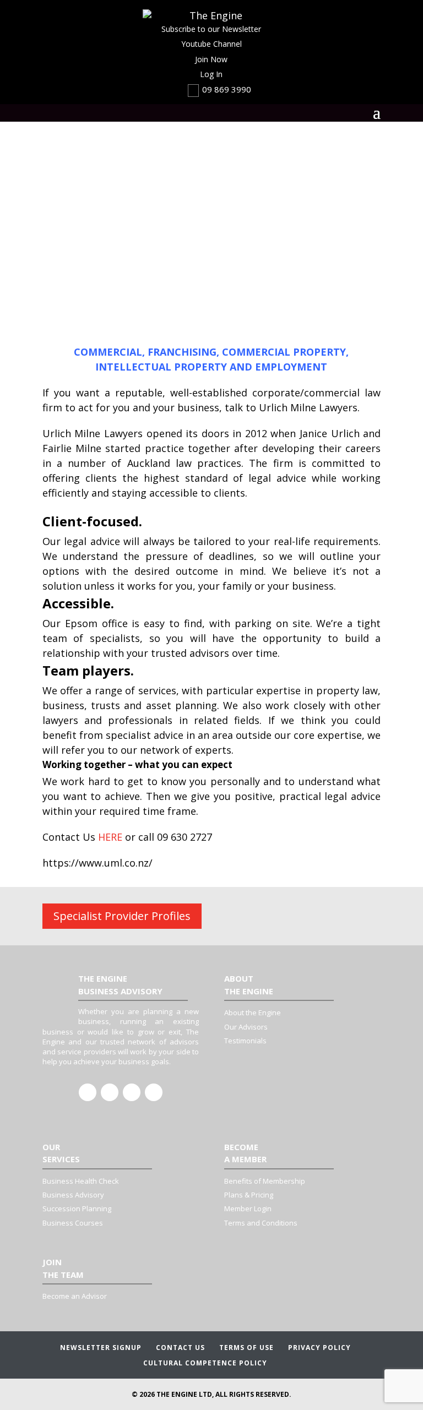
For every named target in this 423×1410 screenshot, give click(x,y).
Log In (211, 74)
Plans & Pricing (248, 1195)
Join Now (211, 59)
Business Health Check (80, 1181)
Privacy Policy (319, 1347)
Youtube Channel (211, 44)
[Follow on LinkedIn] (109, 1092)
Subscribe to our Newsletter (211, 29)
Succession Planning (76, 1208)
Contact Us (180, 1347)
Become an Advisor (74, 1296)
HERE (110, 836)
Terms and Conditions (260, 1223)
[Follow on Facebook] (87, 1092)
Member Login (248, 1208)
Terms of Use (246, 1347)
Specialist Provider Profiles (122, 915)
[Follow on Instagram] (131, 1092)
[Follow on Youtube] (153, 1092)
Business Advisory (73, 1195)
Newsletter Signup (101, 1347)
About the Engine (252, 1012)
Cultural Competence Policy (205, 1363)
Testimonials (245, 1041)
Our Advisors (246, 1027)
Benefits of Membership (264, 1181)
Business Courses (72, 1223)
